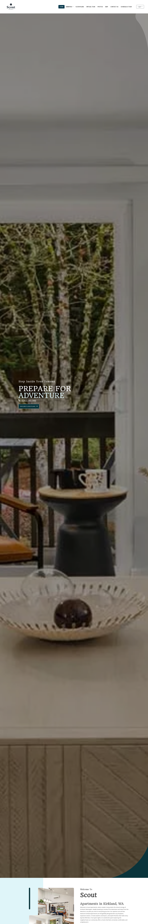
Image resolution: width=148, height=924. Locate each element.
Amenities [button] (69, 7)
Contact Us (114, 7)
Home (61, 7)
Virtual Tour (90, 7)
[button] (140, 6)
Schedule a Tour (126, 7)
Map (106, 7)
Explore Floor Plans (28, 406)
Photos (100, 7)
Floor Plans (80, 7)
